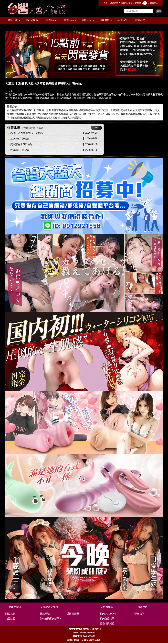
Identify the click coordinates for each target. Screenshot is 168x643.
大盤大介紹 (15, 606)
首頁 (106, 3)
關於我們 (10, 613)
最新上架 (13, 20)
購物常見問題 (50, 606)
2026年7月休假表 (19, 150)
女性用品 (51, 20)
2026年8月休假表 (19, 138)
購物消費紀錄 (107, 623)
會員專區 (108, 606)
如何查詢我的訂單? (50, 618)
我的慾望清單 (127, 3)
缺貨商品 (140, 20)
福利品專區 (32, 20)
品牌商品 (122, 20)
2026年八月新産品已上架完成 (26, 132)
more (96, 128)
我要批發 (10, 618)
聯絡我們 (142, 606)
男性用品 (69, 20)
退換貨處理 (73, 613)
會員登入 (154, 3)
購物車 (140, 3)
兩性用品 (87, 20)
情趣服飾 (104, 20)
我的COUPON (108, 613)
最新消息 (114, 3)
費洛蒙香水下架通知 (21, 144)
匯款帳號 (45, 613)
